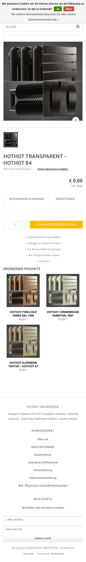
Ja (57, 9)
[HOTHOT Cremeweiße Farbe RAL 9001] (62, 290)
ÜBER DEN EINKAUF (43, 447)
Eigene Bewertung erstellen (53, 169)
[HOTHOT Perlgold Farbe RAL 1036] (23, 290)
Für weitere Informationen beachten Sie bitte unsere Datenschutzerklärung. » (43, 17)
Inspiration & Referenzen (43, 462)
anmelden (43, 538)
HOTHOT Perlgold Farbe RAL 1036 (23, 313)
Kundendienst (42, 454)
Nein (69, 9)
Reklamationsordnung (42, 478)
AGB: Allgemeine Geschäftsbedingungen (43, 485)
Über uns (42, 439)
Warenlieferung (43, 470)
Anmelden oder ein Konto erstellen (43, 507)
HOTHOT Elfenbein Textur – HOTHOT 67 (23, 364)
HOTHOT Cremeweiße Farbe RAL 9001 (63, 313)
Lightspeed (28, 554)
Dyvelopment (57, 554)
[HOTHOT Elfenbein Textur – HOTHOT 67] (23, 341)
